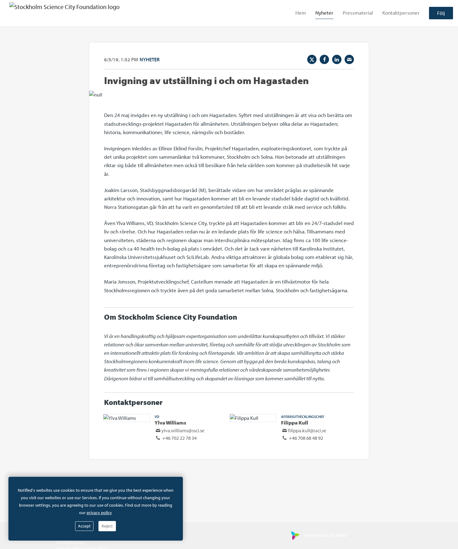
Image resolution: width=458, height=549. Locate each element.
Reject (107, 526)
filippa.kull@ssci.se (307, 430)
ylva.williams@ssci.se (182, 430)
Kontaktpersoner (401, 13)
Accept (84, 526)
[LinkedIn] (336, 59)
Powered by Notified (324, 535)
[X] (312, 59)
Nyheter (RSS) (70, 541)
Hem (300, 13)
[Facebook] (324, 59)
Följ (441, 13)
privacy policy (99, 512)
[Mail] (349, 59)
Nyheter (324, 13)
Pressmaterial (358, 13)
